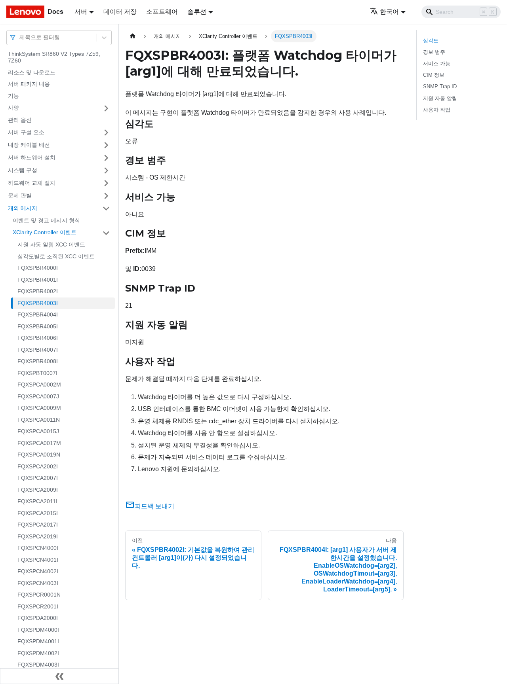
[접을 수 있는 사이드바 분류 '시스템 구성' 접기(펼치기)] (106, 170)
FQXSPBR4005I (37, 326)
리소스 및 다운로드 (31, 72)
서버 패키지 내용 (29, 84)
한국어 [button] (389, 11)
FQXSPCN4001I (37, 560)
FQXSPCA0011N (38, 420)
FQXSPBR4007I (37, 350)
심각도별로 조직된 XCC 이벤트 (56, 256)
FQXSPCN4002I (37, 571)
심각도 (430, 41)
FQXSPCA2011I (37, 501)
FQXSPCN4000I (37, 548)
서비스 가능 (436, 63)
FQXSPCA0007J (38, 396)
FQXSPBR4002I (37, 291)
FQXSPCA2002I (37, 466)
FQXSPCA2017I (37, 525)
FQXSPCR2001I (37, 606)
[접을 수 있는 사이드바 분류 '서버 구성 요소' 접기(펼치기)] (106, 132)
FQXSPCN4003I (37, 583)
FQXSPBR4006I (37, 338)
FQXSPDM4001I (38, 642)
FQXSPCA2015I (37, 513)
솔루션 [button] (196, 11)
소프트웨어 (162, 11)
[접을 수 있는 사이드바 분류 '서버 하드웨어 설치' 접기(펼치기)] (106, 158)
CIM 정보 (433, 75)
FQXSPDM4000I (38, 630)
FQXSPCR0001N (39, 595)
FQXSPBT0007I (37, 373)
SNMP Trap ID (440, 86)
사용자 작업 (436, 110)
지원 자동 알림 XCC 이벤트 (51, 245)
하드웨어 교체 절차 (31, 183)
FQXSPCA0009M (39, 408)
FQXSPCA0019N (38, 455)
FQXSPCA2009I (37, 490)
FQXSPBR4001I (37, 280)
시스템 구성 (22, 170)
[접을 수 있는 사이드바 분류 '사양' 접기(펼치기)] (106, 108)
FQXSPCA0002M (39, 385)
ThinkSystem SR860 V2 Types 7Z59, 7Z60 (54, 57)
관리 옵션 (20, 120)
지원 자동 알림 (440, 98)
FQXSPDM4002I (38, 653)
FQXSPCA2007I (37, 478)
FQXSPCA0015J (38, 431)
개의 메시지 (22, 208)
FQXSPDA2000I (37, 618)
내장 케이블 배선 (29, 145)
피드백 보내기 (154, 506)
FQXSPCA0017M (39, 443)
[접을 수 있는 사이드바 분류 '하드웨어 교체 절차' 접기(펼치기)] (106, 183)
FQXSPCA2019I (37, 536)
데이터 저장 (120, 11)
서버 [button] (80, 11)
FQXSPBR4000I (37, 268)
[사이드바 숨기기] (59, 676)
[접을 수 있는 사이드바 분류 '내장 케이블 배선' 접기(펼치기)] (106, 145)
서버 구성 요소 (26, 132)
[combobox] (20, 37)
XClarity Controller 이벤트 (44, 232)
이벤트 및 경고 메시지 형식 (46, 220)
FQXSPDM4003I (38, 665)
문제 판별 (20, 195)
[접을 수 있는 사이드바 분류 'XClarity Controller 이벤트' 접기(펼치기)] (106, 233)
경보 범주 (434, 52)
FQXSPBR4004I (37, 315)
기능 (13, 96)
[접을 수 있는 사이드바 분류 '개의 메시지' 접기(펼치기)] (106, 208)
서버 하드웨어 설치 (31, 157)
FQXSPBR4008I (37, 361)
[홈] (132, 36)
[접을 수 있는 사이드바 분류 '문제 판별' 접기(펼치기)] (106, 195)
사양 (13, 108)
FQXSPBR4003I (37, 303)
